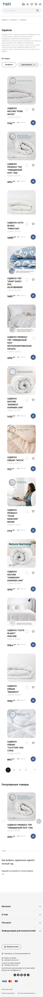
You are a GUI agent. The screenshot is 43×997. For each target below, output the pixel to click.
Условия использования (8, 993)
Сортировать (26, 64)
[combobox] (21, 10)
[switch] (27, 109)
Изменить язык (12, 946)
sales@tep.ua (15, 970)
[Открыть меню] (40, 4)
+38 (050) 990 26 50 (11, 965)
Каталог (14, 20)
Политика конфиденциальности (26, 993)
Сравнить (9, 64)
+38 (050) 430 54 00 (11, 960)
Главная (5, 20)
